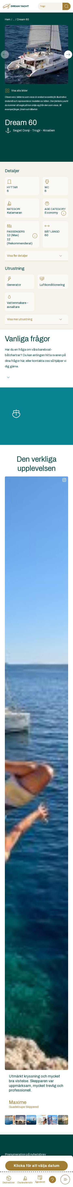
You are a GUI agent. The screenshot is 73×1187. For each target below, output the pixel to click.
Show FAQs (21, 377)
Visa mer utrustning (19, 319)
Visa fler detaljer (17, 255)
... (14, 19)
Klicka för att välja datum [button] (36, 1166)
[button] (68, 54)
